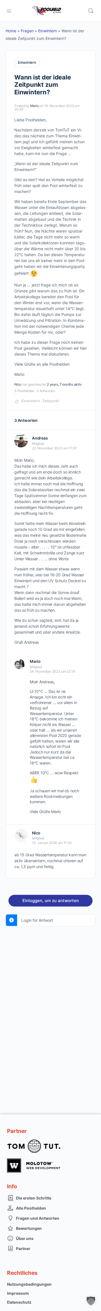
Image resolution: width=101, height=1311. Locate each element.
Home (11, 30)
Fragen (27, 30)
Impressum (18, 1293)
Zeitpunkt (50, 401)
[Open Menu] (9, 10)
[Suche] (90, 10)
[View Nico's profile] (21, 835)
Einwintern (47, 30)
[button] (91, 1301)
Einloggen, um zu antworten (50, 900)
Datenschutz (19, 1302)
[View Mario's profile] (19, 664)
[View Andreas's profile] (21, 440)
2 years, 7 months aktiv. (64, 384)
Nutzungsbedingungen (29, 1284)
